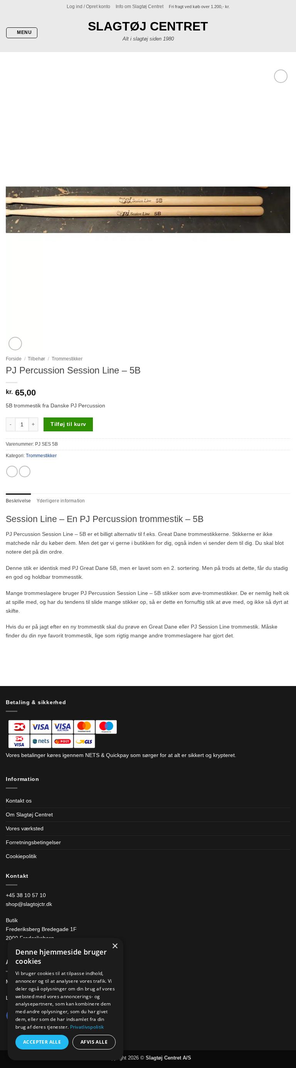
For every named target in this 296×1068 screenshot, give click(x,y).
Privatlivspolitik (87, 1027)
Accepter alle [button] (42, 1042)
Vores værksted (25, 828)
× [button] (115, 946)
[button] (88, 6)
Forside (14, 359)
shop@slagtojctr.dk (29, 904)
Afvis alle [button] (94, 1042)
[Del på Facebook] (12, 471)
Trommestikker (67, 359)
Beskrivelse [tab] (18, 501)
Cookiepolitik (21, 856)
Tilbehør (36, 359)
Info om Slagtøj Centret (139, 6)
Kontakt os (19, 801)
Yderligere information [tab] (61, 501)
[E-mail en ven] (24, 471)
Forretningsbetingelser (33, 842)
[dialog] (65, 999)
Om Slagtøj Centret (29, 814)
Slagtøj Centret (148, 26)
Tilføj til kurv (68, 424)
